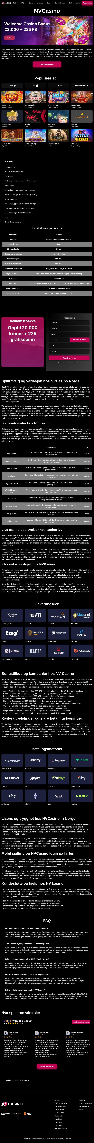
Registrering (8, 176)
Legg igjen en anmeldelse (81, 1022)
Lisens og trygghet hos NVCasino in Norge (20, 204)
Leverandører (9, 185)
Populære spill (9, 167)
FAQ (6, 217)
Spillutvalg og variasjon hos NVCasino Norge (20, 181)
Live (33, 85)
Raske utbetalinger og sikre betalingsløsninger (21, 195)
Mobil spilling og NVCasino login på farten (19, 208)
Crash (57, 85)
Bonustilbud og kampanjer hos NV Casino (19, 190)
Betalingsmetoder (10, 199)
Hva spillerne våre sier (12, 222)
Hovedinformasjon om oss (14, 172)
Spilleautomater (80, 85)
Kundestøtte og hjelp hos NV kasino (17, 213)
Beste (11, 85)
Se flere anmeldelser (47, 1066)
